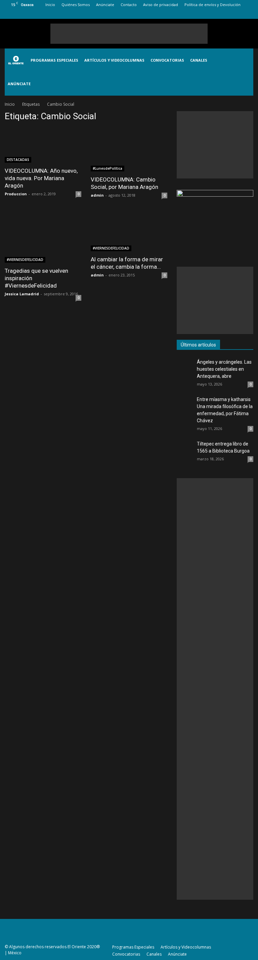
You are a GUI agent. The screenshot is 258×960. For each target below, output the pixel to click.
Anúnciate (105, 4)
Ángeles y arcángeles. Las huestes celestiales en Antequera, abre (224, 369)
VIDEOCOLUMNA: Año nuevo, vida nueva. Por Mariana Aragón (41, 178)
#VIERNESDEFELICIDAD (25, 259)
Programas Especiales (54, 60)
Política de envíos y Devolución (212, 4)
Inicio (50, 4)
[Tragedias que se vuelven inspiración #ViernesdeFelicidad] (43, 236)
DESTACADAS (18, 159)
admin (97, 195)
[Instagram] (226, 14)
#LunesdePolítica (107, 168)
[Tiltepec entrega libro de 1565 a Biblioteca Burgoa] (185, 448)
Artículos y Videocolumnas (114, 60)
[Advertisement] (129, 34)
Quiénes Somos (75, 4)
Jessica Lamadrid (22, 293)
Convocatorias (167, 60)
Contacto (129, 4)
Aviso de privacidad (160, 4)
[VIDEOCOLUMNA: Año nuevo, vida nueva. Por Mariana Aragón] (43, 145)
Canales (198, 60)
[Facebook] (215, 14)
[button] (245, 72)
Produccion (16, 193)
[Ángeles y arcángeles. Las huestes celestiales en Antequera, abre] (185, 367)
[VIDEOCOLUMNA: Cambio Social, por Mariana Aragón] (129, 149)
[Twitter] (237, 14)
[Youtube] (248, 14)
